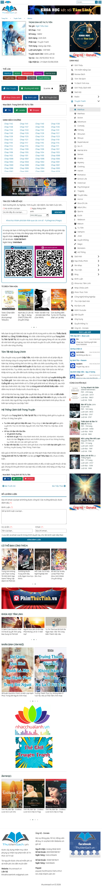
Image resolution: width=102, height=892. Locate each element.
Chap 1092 (39, 162)
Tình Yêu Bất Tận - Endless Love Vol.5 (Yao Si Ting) (34, 809)
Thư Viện (78, 270)
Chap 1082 (8, 171)
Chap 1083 (55, 168)
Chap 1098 (8, 159)
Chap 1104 (39, 152)
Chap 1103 (55, 152)
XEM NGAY (58, 212)
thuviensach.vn (15, 868)
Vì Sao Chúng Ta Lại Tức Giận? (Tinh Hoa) (50, 693)
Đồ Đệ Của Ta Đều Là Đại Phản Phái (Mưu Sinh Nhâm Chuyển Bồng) (25, 575)
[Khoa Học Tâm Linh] (85, 51)
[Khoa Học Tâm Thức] (64, 14)
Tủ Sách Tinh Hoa (82, 83)
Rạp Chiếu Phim (81, 261)
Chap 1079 (55, 171)
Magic (80, 244)
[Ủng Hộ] (85, 57)
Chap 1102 (8, 155)
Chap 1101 (24, 155)
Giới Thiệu (79, 65)
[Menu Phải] (100, 3)
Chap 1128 (39, 133)
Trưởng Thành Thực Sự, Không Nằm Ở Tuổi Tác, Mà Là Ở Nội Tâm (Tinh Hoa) (15, 694)
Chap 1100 (39, 155)
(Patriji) (89, 422)
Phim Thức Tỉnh (81, 292)
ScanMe (47, 88)
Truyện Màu (9, 78)
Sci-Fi (79, 146)
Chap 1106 (8, 152)
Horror (80, 199)
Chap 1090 (8, 165)
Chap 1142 (8, 124)
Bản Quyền (79, 315)
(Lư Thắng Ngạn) (88, 457)
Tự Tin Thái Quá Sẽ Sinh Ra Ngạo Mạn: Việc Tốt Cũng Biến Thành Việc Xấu (11, 631)
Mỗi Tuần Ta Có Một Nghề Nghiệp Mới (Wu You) (9, 573)
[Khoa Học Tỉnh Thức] (34, 196)
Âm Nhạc (78, 265)
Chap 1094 (8, 162)
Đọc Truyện (11, 88)
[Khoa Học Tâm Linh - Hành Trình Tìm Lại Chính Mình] (85, 504)
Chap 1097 (24, 159)
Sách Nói (78, 256)
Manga (80, 105)
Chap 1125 (24, 136)
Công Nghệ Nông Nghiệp (85, 297)
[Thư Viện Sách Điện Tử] (85, 857)
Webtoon (21, 78)
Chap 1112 (39, 146)
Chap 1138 (8, 127)
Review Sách (80, 74)
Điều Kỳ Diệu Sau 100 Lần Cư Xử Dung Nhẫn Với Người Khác (33, 631)
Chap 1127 (55, 133)
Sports (80, 211)
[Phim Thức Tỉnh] (34, 609)
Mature (80, 224)
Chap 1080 (39, 171)
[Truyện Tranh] (34, 768)
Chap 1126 (8, 136)
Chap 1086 (8, 168)
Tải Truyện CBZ (50, 97)
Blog (76, 274)
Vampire (81, 232)
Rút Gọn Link (80, 306)
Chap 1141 (24, 124)
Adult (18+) (81, 207)
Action (17, 73)
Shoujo (80, 138)
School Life (82, 179)
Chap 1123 (55, 136)
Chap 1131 (55, 130)
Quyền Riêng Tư (81, 324)
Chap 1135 (55, 127)
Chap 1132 (39, 130)
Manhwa (81, 114)
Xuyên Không (44, 78)
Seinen (80, 154)
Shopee (36, 110)
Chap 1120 (39, 139)
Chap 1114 (8, 146)
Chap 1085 (24, 168)
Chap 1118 (8, 143)
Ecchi (79, 215)
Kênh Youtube (80, 310)
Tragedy (80, 191)
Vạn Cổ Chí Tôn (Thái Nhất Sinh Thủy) (59, 572)
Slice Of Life (82, 203)
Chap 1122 (8, 139)
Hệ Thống (81, 252)
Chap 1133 (24, 130)
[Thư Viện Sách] (8, 3)
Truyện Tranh (17, 18)
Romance (81, 175)
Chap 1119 (55, 139)
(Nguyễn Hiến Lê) (90, 439)
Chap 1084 (39, 168)
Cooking (81, 167)
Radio (77, 97)
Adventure (28, 73)
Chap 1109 (24, 149)
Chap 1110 (8, 149)
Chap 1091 (55, 162)
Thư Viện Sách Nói (82, 301)
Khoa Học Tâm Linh (83, 283)
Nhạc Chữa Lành (13, 97)
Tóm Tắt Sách (80, 79)
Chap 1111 (55, 146)
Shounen (81, 134)
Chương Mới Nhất (31, 88)
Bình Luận (32, 97)
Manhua (29, 18)
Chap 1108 (39, 149)
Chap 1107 (55, 149)
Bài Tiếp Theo (57, 486)
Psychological (83, 187)
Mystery (80, 162)
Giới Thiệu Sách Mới (83, 88)
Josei (79, 236)
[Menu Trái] (2, 3)
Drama (80, 158)
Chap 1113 (24, 146)
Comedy (81, 126)
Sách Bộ (78, 92)
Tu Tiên (32, 78)
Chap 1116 (39, 143)
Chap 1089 (24, 165)
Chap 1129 (24, 133)
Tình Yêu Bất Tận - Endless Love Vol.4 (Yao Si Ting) (11, 809)
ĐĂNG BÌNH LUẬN (34, 540)
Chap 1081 (24, 171)
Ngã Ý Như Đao (42, 26)
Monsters (81, 248)
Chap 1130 (8, 133)
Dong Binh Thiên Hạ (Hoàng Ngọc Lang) (42, 572)
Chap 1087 (55, 165)
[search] (96, 2)
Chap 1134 (8, 130)
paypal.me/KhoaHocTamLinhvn (48, 871)
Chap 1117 (24, 143)
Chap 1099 (55, 155)
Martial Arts (50, 73)
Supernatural (82, 142)
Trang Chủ (4, 18)
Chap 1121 (24, 139)
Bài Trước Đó (10, 486)
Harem (80, 171)
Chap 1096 (39, 159)
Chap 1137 (24, 127)
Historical (81, 183)
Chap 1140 (39, 124)
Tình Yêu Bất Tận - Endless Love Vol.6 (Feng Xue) (56, 809)
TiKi (9, 110)
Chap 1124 (39, 136)
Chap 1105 (24, 152)
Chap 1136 (39, 127)
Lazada (22, 110)
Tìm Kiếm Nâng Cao (83, 70)
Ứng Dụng (79, 319)
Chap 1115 (55, 143)
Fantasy (39, 73)
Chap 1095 (55, 159)
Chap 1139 (55, 124)
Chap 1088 (39, 165)
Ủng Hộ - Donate (81, 328)
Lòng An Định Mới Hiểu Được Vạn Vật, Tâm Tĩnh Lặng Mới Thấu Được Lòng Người (56, 633)
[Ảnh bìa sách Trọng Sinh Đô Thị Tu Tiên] (14, 55)
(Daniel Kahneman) (90, 388)
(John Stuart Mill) (88, 405)
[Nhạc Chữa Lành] (34, 735)
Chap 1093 (24, 162)
